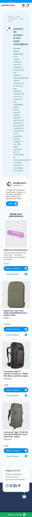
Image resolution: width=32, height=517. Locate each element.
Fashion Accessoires (13, 19)
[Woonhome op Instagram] (7, 485)
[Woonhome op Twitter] (19, 485)
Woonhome (11, 16)
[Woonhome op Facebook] (15, 485)
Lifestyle (18, 16)
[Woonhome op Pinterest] (11, 485)
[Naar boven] (23, 492)
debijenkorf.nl (17, 185)
